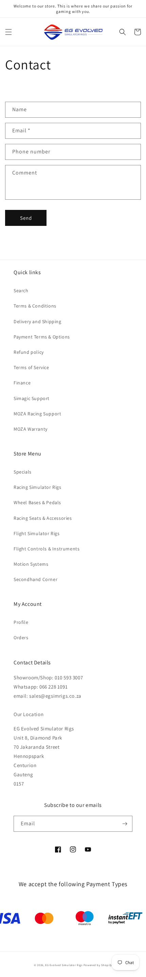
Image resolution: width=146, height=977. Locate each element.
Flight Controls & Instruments (46, 549)
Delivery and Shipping (37, 321)
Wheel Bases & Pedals (37, 502)
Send (26, 218)
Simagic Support (32, 398)
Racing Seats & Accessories (43, 518)
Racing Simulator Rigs (37, 487)
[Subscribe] (124, 824)
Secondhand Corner (35, 579)
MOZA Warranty (31, 429)
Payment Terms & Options (42, 337)
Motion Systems (31, 564)
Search (21, 290)
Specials (23, 472)
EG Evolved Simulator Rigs (64, 965)
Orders (21, 637)
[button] (8, 31)
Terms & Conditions (35, 306)
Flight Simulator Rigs (37, 533)
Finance (22, 383)
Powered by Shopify (98, 965)
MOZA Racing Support (37, 414)
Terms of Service (31, 367)
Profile (21, 622)
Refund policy (29, 352)
